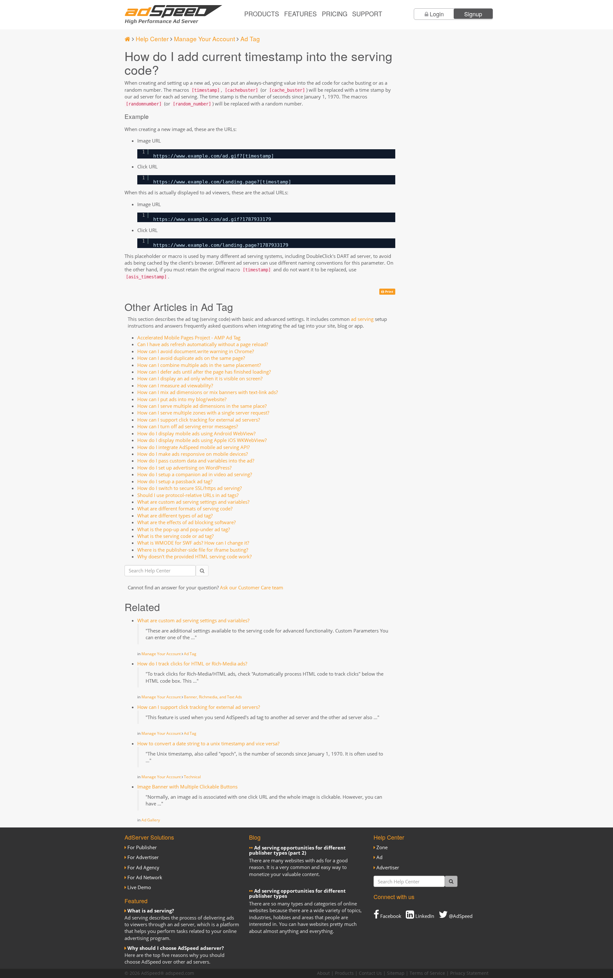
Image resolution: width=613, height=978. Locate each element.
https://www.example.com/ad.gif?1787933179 (212, 219)
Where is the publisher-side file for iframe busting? (192, 550)
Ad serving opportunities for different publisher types (297, 893)
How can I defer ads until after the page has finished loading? (204, 372)
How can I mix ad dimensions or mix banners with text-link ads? (207, 392)
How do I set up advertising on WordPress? (184, 467)
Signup (473, 14)
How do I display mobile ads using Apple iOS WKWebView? (202, 440)
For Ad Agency (143, 867)
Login (437, 14)
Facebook (390, 916)
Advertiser (387, 867)
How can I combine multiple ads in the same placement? (199, 365)
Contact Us (370, 973)
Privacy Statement (469, 973)
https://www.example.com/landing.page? (206, 182)
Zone (382, 847)
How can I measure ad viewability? (175, 385)
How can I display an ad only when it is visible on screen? (199, 378)
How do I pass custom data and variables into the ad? (195, 460)
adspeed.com (179, 973)
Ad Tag (250, 38)
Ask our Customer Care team (251, 587)
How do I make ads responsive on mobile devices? (192, 454)
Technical (192, 777)
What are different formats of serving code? (184, 508)
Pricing (334, 13)
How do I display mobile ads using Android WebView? (196, 433)
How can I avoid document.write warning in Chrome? (195, 351)
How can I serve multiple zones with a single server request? (203, 412)
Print (388, 291)
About (323, 973)
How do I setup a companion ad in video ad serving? (194, 474)
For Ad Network (144, 877)
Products (261, 13)
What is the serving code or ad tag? (175, 536)
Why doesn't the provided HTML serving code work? (194, 556)
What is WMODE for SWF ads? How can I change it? (193, 542)
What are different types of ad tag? (175, 515)
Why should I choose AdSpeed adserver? (175, 948)
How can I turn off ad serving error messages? (187, 426)
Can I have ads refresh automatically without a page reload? (202, 344)
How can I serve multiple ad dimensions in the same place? (202, 406)
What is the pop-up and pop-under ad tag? (183, 529)
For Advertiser (143, 857)
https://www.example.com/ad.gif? (197, 156)
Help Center (152, 38)
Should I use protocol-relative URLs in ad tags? (187, 495)
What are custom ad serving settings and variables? (193, 502)
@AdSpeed (460, 916)
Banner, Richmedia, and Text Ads (213, 697)
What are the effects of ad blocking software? (186, 522)
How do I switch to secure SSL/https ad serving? (189, 488)
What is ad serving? (150, 910)
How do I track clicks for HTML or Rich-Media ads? (192, 663)
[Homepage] (127, 38)
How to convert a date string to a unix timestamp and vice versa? (208, 743)
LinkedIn (424, 916)
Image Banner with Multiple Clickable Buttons (187, 786)
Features (300, 13)
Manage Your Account (204, 38)
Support (367, 13)
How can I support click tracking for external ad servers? (198, 419)
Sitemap (396, 973)
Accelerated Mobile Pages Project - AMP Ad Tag (188, 337)
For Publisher (142, 847)
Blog (255, 837)
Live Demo (139, 887)
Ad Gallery (150, 820)
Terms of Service (427, 973)
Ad (379, 857)
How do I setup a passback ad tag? (174, 481)
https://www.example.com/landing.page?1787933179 (220, 245)
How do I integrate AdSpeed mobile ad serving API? (193, 447)
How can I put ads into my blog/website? (181, 399)
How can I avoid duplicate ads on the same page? (191, 358)
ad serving (362, 319)
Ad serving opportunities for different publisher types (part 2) (297, 850)
